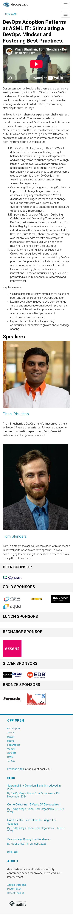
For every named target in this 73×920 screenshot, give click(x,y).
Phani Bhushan (16, 414)
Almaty (10, 732)
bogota (10, 740)
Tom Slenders (15, 536)
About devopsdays (16, 884)
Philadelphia (13, 728)
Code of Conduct (15, 893)
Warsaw (11, 749)
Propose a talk (15, 768)
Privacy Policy (14, 889)
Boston (10, 736)
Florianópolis (13, 744)
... (3, 442)
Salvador (11, 752)
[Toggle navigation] (65, 5)
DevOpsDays (19, 4)
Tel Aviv (11, 761)
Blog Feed (12, 851)
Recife (10, 757)
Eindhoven (11, 14)
